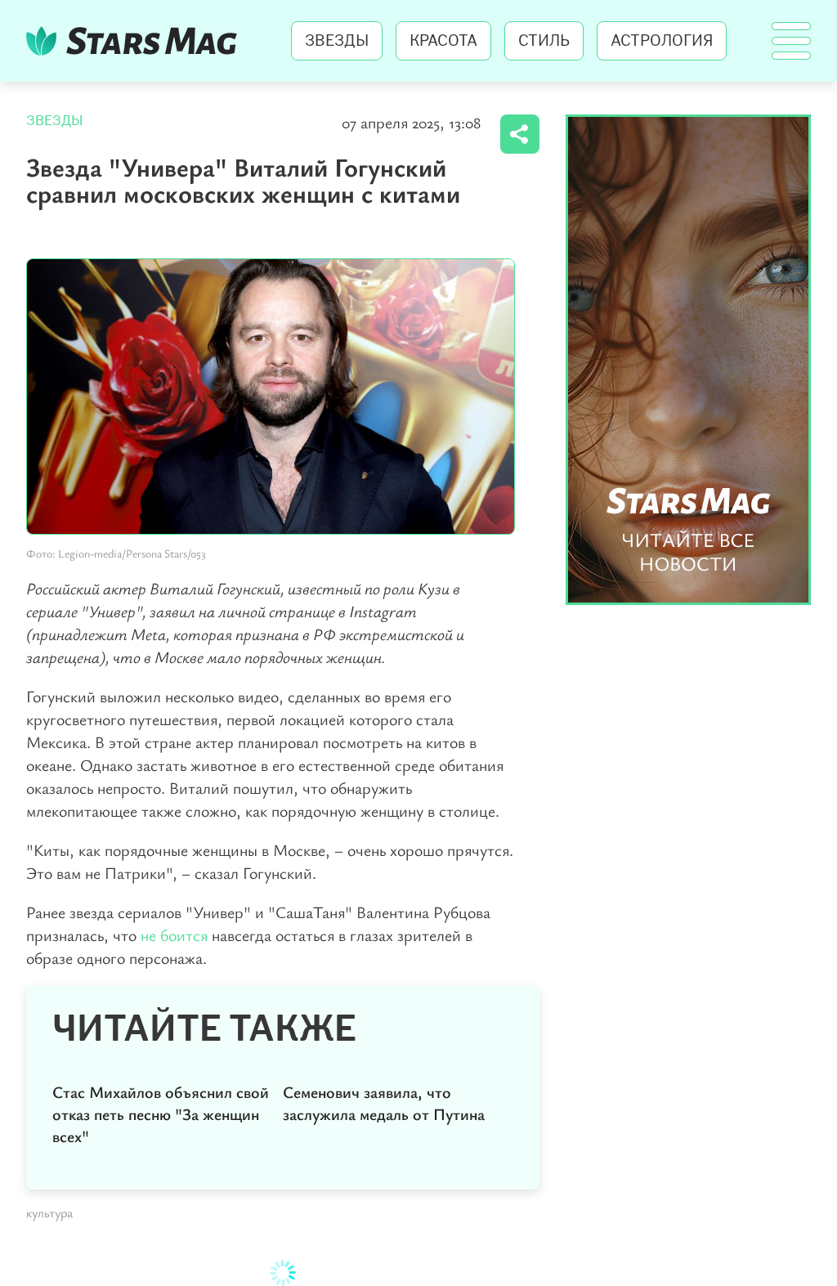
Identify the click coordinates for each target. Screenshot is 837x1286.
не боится (174, 935)
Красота (443, 41)
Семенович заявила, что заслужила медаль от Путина (384, 1103)
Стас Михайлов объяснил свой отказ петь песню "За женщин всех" (160, 1114)
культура (49, 1212)
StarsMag (136, 41)
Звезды (337, 41)
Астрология (662, 41)
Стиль (544, 41)
